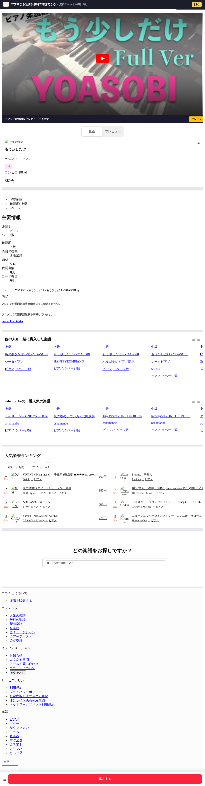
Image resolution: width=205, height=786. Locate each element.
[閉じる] (200, 4)
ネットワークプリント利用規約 (32, 704)
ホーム (9, 290)
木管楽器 (16, 740)
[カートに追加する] (4, 780)
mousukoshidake (12, 321)
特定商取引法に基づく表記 (29, 696)
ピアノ (14, 719)
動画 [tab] (92, 131)
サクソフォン (19, 727)
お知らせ (16, 655)
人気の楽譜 (18, 615)
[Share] (198, 143)
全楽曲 (14, 628)
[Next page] (196, 455)
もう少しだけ (36, 290)
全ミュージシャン (22, 632)
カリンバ (16, 748)
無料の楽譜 (18, 619)
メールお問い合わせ (24, 664)
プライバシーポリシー (26, 692)
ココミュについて (22, 668)
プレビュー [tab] (113, 131)
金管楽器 (16, 744)
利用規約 (16, 687)
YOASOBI (20, 290)
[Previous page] (189, 455)
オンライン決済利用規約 (27, 700)
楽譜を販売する (21, 600)
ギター (14, 723)
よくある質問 (19, 659)
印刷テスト (17, 672)
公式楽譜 (16, 640)
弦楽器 (14, 736)
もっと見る (18, 753)
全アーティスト (21, 636)
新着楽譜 (16, 624)
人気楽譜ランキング (23, 455)
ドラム (14, 732)
